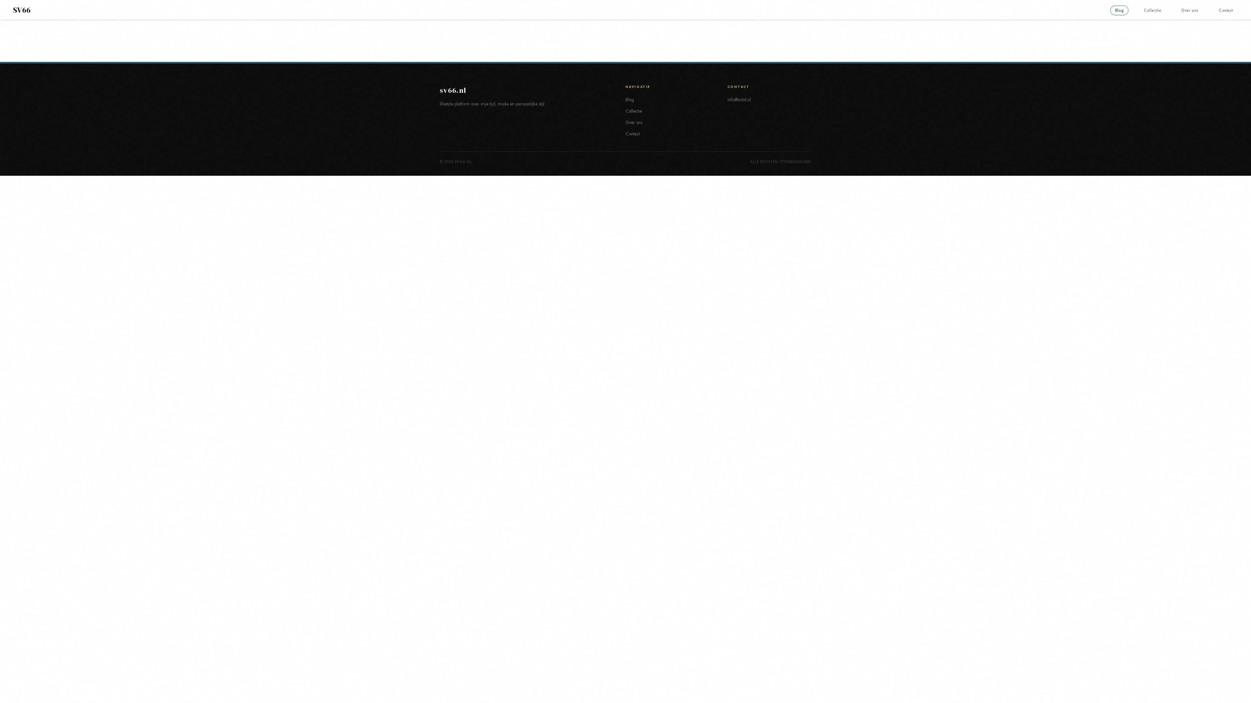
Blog (1119, 10)
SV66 (22, 10)
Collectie (1152, 10)
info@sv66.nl (739, 99)
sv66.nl (453, 90)
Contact (1226, 10)
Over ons (1190, 10)
